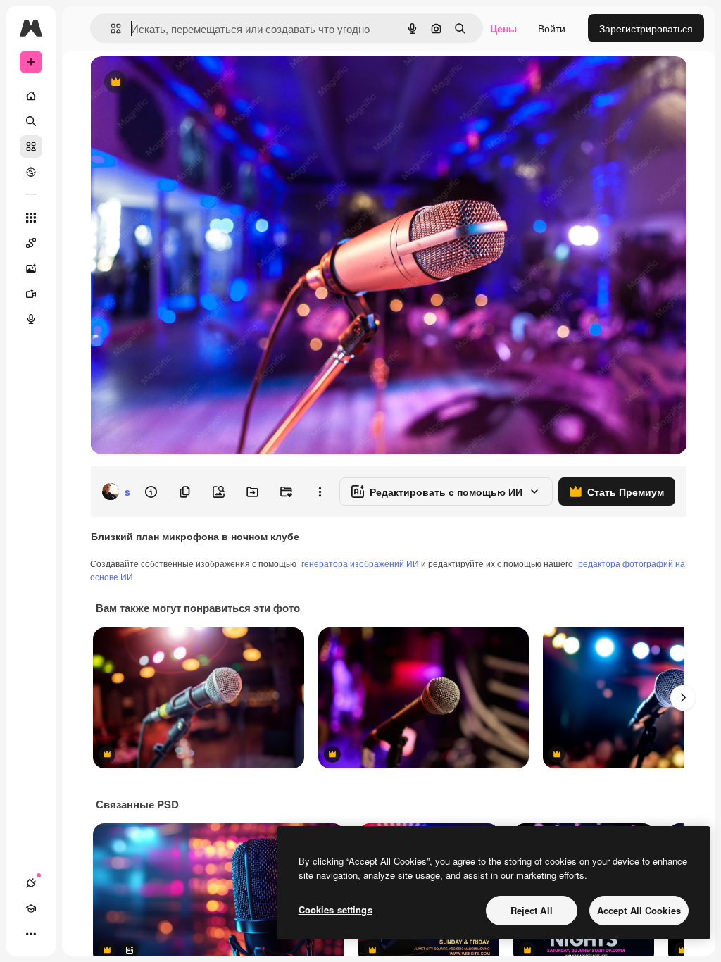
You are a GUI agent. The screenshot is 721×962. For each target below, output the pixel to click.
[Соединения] (31, 883)
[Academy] (31, 908)
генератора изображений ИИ (360, 563)
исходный (184, 82)
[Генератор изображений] (31, 268)
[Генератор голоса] (31, 319)
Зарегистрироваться (646, 28)
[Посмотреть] (31, 172)
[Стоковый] (31, 146)
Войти (551, 28)
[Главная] (31, 96)
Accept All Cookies (639, 910)
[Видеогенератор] (31, 293)
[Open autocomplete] (110, 28)
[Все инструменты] (31, 217)
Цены (503, 28)
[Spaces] (31, 243)
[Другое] (31, 934)
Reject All (531, 910)
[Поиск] (31, 121)
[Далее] (683, 697)
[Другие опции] (320, 491)
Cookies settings (335, 909)
